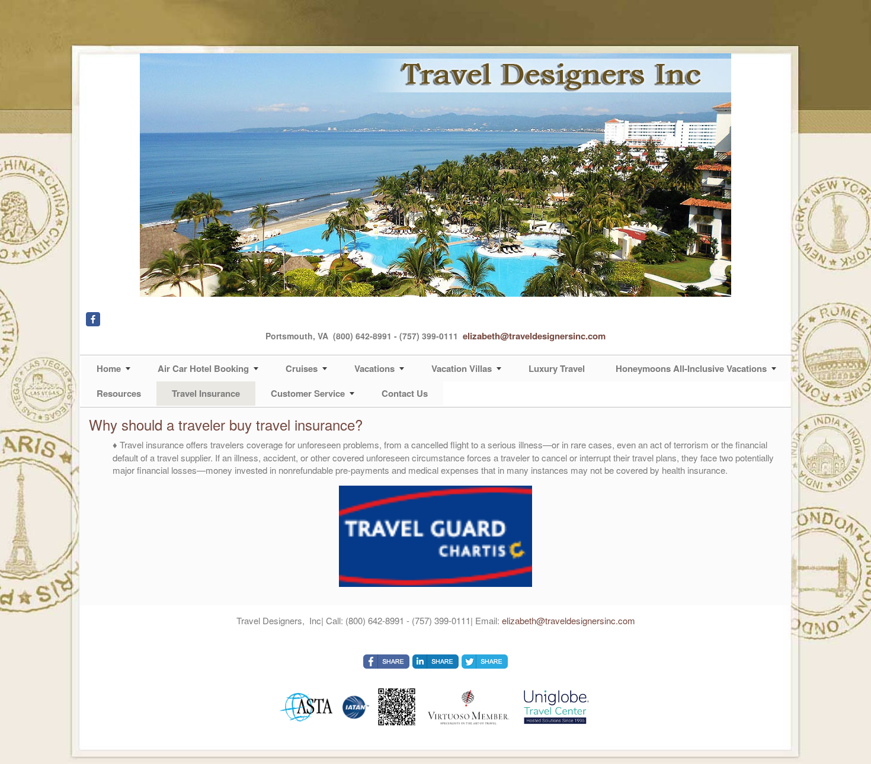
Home (109, 368)
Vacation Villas (461, 368)
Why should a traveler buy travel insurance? (226, 424)
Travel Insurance (206, 393)
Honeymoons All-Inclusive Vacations (691, 368)
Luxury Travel (557, 368)
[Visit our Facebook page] (93, 319)
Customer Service (308, 393)
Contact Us (405, 393)
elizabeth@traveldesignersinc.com (534, 335)
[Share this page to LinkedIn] (435, 661)
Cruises (302, 368)
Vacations (374, 368)
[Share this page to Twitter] (485, 661)
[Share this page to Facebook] (386, 661)
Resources (119, 393)
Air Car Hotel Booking (203, 368)
